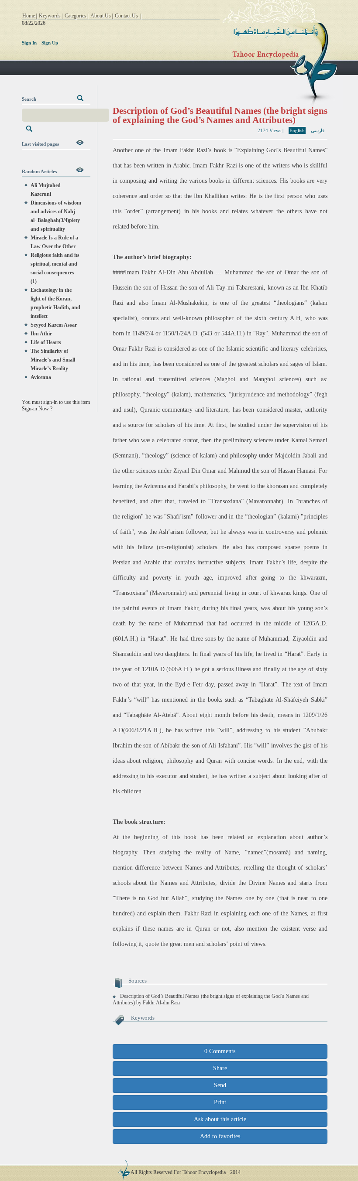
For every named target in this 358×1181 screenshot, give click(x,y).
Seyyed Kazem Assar (54, 325)
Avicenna (41, 377)
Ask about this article (220, 1119)
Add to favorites (220, 1136)
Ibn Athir (41, 334)
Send (220, 1085)
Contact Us (126, 16)
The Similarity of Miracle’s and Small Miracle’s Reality (53, 360)
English (297, 130)
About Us (100, 16)
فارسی (317, 130)
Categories (75, 16)
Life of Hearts (46, 342)
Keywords (50, 16)
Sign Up (49, 42)
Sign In (29, 42)
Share (220, 1068)
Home (28, 16)
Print (220, 1102)
